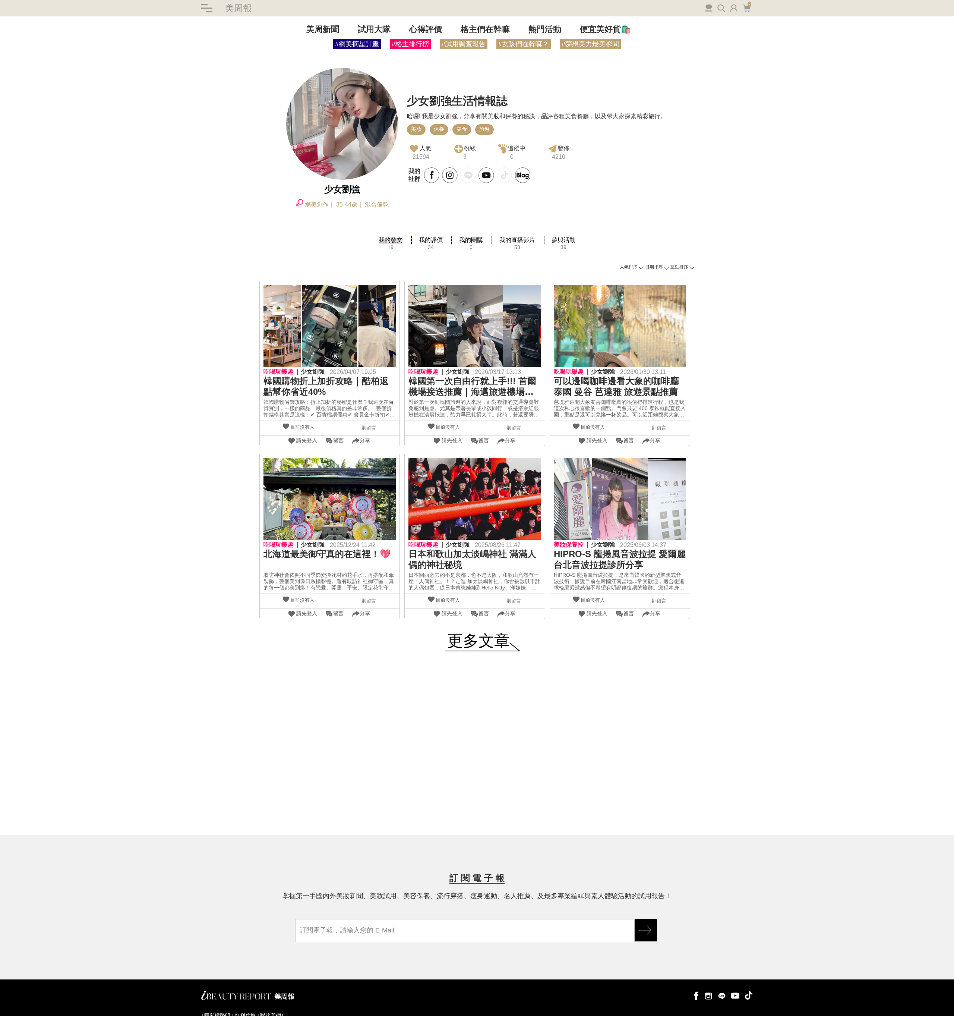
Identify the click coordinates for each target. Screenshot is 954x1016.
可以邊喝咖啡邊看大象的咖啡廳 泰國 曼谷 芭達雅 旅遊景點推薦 (616, 386)
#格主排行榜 (410, 44)
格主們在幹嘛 (485, 29)
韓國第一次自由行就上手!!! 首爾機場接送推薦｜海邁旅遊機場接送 (472, 387)
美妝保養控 (569, 544)
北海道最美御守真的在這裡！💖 (327, 554)
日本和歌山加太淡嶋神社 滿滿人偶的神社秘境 (472, 559)
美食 (462, 129)
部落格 (523, 175)
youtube (735, 995)
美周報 (238, 8)
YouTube (486, 175)
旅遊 (484, 129)
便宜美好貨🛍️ (605, 29)
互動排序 (679, 267)
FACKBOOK (432, 175)
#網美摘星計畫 (357, 44)
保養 (439, 129)
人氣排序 (629, 267)
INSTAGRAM (450, 175)
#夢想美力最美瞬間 (590, 44)
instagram (708, 995)
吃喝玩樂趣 (278, 371)
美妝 (416, 129)
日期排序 (654, 267)
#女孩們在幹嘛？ (523, 44)
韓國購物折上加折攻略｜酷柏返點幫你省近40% (326, 386)
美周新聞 (322, 29)
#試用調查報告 (464, 44)
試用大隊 (374, 29)
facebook (695, 995)
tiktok (749, 995)
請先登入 (306, 440)
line (722, 995)
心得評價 (425, 29)
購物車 (746, 7)
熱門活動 (544, 29)
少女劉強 (313, 371)
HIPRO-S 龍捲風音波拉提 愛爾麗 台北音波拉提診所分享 (620, 559)
